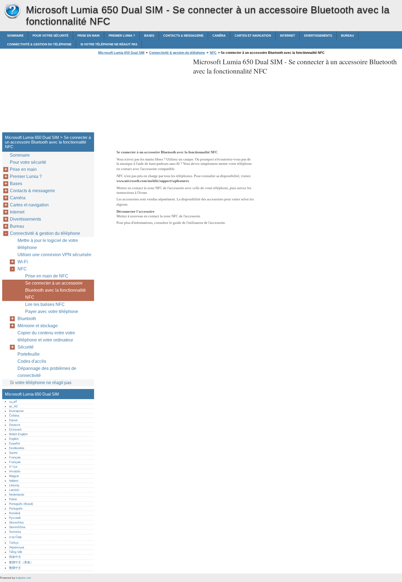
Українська (16, 547)
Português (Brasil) (21, 503)
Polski (13, 499)
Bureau (347, 35)
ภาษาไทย (15, 537)
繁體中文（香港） (21, 562)
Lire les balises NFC (45, 304)
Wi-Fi (23, 261)
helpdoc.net (23, 577)
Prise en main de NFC (46, 276)
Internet (287, 35)
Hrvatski (14, 471)
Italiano (13, 480)
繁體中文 (15, 567)
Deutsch (14, 424)
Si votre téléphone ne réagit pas (108, 44)
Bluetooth (27, 318)
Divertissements (318, 35)
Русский (15, 517)
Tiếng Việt (15, 552)
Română (14, 513)
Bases (149, 35)
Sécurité (26, 347)
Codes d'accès (32, 361)
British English (18, 434)
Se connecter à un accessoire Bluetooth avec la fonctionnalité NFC (55, 290)
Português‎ (16, 508)
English (14, 438)
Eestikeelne (16, 448)
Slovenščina (17, 527)
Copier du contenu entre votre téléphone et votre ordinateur (46, 336)
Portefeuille (29, 354)
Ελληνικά (15, 429)
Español (14, 443)
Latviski (14, 490)
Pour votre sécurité (50, 35)
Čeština (14, 415)
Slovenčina (16, 522)
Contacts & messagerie (183, 35)
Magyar (14, 476)
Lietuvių (14, 485)
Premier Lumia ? (122, 35)
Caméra (219, 35)
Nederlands (16, 494)
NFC (213, 53)
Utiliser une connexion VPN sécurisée (54, 254)
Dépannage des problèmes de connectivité (47, 372)
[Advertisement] (143, 95)
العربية (13, 401)
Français (15, 457)
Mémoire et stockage (38, 325)
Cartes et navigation (253, 35)
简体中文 (15, 556)
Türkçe (14, 542)
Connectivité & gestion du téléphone (39, 44)
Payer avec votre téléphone (51, 311)
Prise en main (88, 35)
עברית (13, 466)
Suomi (13, 452)
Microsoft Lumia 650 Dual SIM (12, 11)
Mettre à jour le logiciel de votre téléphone (48, 244)
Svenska (15, 531)
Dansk (13, 420)
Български (16, 411)
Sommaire (15, 35)
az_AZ (13, 406)
